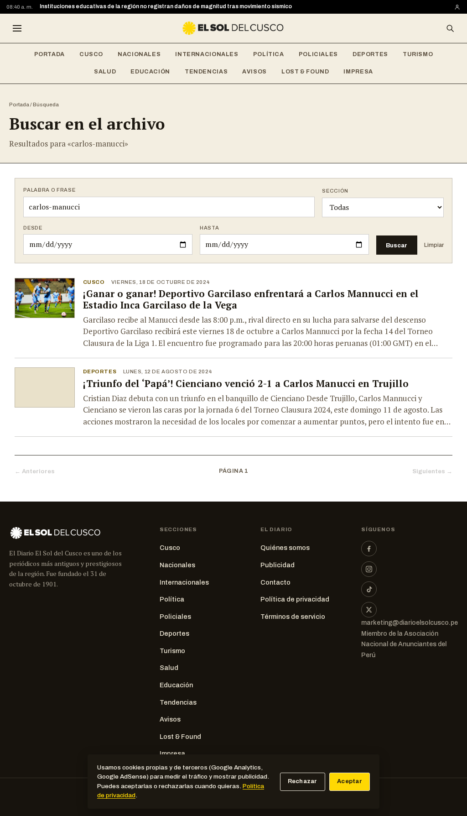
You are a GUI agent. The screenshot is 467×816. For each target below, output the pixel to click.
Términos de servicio (292, 616)
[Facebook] (369, 548)
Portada (49, 54)
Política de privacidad (294, 599)
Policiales (318, 54)
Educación (150, 71)
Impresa (358, 71)
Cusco (91, 54)
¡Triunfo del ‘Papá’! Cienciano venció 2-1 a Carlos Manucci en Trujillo (246, 383)
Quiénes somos (285, 547)
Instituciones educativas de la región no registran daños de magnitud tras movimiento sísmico (166, 6)
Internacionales (206, 54)
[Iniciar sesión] (457, 7)
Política (268, 54)
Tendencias (206, 71)
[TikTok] (369, 589)
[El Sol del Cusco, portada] (233, 28)
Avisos (254, 71)
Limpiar (434, 245)
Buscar (396, 245)
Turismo (418, 54)
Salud (105, 71)
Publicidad (277, 565)
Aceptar (349, 781)
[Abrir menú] (17, 28)
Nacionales (139, 54)
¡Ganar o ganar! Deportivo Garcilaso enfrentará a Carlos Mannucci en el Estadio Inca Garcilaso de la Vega (251, 299)
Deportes (370, 54)
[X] (369, 609)
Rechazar (302, 781)
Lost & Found (305, 71)
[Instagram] (369, 569)
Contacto (275, 582)
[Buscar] (450, 28)
